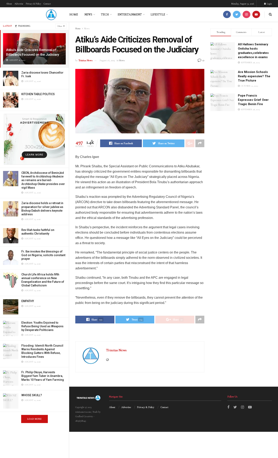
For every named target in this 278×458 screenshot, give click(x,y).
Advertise (18, 3)
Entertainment (130, 14)
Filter (60, 26)
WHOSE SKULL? (31, 395)
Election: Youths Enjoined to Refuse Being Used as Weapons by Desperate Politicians (42, 326)
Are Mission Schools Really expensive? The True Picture (254, 76)
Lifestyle (158, 14)
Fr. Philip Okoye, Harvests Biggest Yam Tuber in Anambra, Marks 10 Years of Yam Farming (42, 376)
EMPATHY (27, 301)
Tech (105, 14)
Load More (34, 419)
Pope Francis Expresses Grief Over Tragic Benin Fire (253, 100)
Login (269, 3)
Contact (47, 3)
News (88, 14)
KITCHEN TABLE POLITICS (38, 94)
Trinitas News (85, 60)
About (9, 3)
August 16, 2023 (107, 60)
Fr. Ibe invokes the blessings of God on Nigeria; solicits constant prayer (43, 255)
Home (73, 14)
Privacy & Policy (33, 3)
